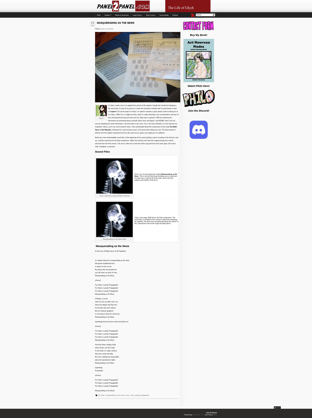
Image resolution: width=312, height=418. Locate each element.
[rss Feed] (193, 15)
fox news (101, 395)
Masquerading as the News (115, 22)
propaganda (145, 395)
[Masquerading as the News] (157, 102)
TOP (278, 408)
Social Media (164, 15)
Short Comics (151, 15)
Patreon (175, 15)
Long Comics (137, 15)
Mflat (215, 415)
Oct (92, 25)
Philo (99, 15)
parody (137, 395)
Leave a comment (107, 29)
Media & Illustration (122, 15)
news (132, 395)
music (127, 395)
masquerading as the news (114, 395)
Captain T (107, 15)
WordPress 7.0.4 (199, 415)
